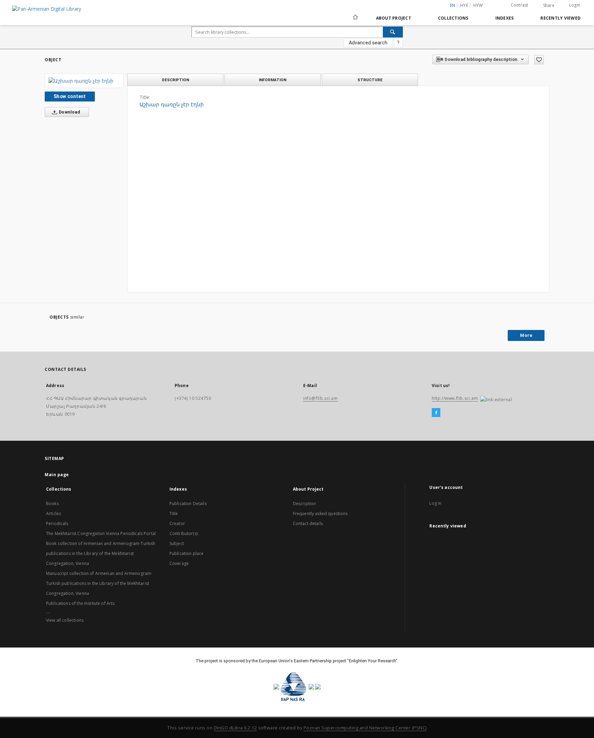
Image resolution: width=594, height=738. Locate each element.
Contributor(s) (183, 533)
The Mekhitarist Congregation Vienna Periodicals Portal (101, 533)
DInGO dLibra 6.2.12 (235, 728)
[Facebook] (436, 413)
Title (173, 513)
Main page (57, 475)
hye (464, 5)
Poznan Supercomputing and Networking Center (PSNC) (365, 728)
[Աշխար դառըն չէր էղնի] (84, 80)
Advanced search (368, 42)
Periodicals (57, 523)
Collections (453, 18)
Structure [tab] (370, 79)
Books (52, 503)
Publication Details (188, 503)
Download (69, 112)
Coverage (179, 563)
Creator (177, 523)
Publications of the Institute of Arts (80, 603)
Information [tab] (272, 79)
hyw (478, 5)
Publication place (186, 553)
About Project (393, 18)
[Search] (393, 32)
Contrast (519, 5)
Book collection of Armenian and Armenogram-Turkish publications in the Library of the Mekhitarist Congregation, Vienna (100, 553)
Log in (435, 503)
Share (548, 5)
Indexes (504, 18)
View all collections (65, 620)
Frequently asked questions (320, 513)
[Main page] (355, 17)
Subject (176, 543)
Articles (53, 513)
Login (574, 5)
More (526, 335)
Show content (70, 96)
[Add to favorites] (539, 59)
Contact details (308, 523)
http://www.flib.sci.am (455, 398)
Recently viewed (560, 18)
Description (304, 503)
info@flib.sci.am (320, 398)
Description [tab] (175, 79)
